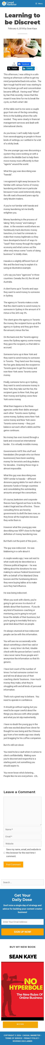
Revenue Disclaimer (22, 1041)
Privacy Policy (31, 1038)
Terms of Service (13, 1038)
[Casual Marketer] (10, 3)
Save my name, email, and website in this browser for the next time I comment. (23, 853)
